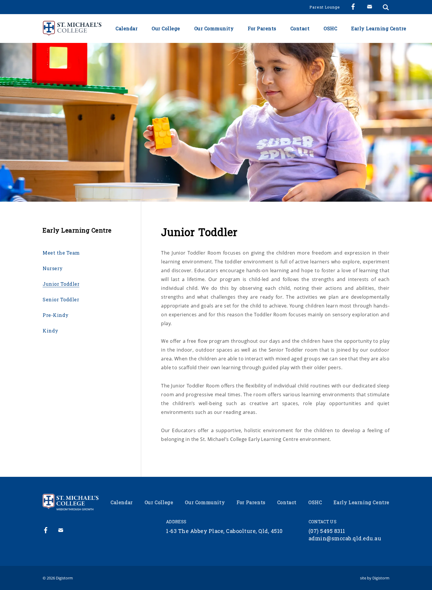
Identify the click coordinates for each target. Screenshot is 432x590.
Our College (166, 28)
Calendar (126, 28)
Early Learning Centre (378, 28)
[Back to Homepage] (72, 28)
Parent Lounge (324, 7)
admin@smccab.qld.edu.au (345, 538)
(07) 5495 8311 (327, 530)
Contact (300, 28)
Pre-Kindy (56, 315)
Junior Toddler (61, 284)
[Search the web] (386, 7)
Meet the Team (61, 253)
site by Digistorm (374, 578)
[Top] (70, 502)
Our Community (214, 28)
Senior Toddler (61, 299)
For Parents (262, 28)
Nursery (53, 268)
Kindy (50, 331)
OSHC (330, 28)
